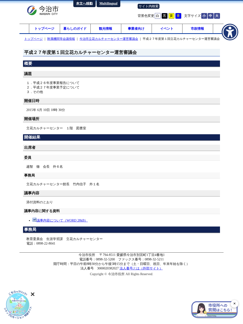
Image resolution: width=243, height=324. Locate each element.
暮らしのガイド (75, 28)
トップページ (44, 28)
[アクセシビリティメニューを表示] (230, 32)
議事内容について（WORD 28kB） (62, 220)
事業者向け (136, 28)
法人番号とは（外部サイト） (141, 268)
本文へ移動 (84, 3)
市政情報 (197, 28)
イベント (166, 28)
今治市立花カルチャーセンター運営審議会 (108, 39)
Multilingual (108, 3)
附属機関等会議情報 (61, 39)
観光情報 (105, 28)
